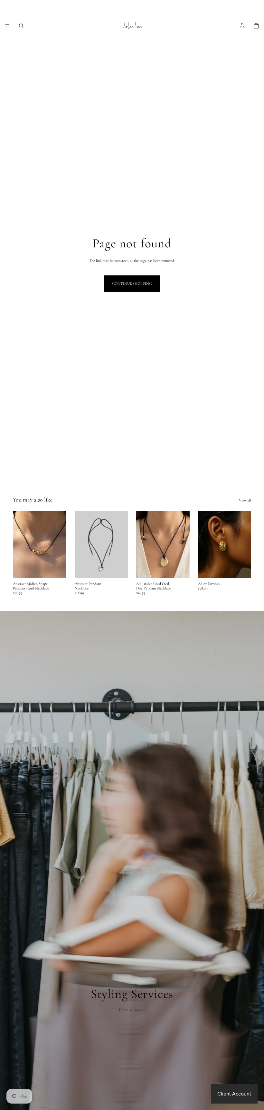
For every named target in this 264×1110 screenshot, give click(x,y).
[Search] (21, 26)
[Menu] (7, 25)
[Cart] (256, 26)
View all (245, 500)
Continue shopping (132, 283)
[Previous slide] (82, 545)
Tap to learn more (132, 1010)
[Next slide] (121, 545)
